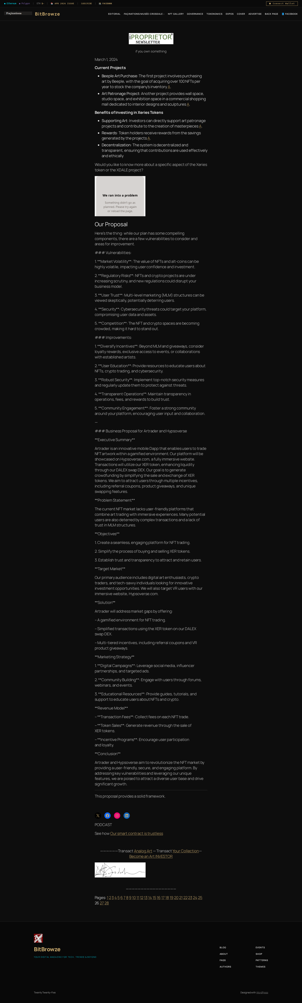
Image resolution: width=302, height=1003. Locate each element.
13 (146, 897)
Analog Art (143, 851)
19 (172, 897)
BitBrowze (47, 14)
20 (176, 897)
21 (181, 897)
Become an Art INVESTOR (151, 856)
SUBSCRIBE (86, 3)
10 (134, 897)
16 (159, 897)
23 (190, 897)
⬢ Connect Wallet (282, 3)
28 (107, 903)
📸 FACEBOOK (105, 3)
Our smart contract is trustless (136, 833)
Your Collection (185, 851)
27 (102, 903)
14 (150, 897)
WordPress (262, 992)
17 (163, 897)
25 (200, 897)
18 (167, 897)
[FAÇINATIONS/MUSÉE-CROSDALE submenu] (163, 14)
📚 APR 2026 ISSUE (62, 3)
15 (154, 897)
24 (195, 897)
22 (185, 897)
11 (137, 897)
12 (141, 897)
